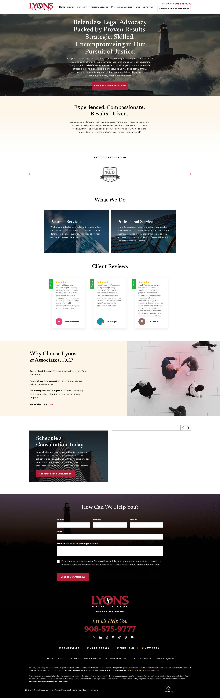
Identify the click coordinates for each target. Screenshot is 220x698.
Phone (97, 520)
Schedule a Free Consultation (55, 474)
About (70, 7)
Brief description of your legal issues (77, 544)
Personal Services (99, 7)
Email (133, 520)
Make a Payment (165, 659)
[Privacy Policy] (142, 670)
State (59, 532)
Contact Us (147, 7)
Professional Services (121, 7)
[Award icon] (110, 167)
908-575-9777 (183, 3)
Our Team (82, 7)
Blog (138, 7)
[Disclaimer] (154, 670)
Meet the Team (39, 404)
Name (60, 520)
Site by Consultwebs (36, 690)
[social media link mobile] (88, 637)
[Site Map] (131, 670)
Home (62, 7)
